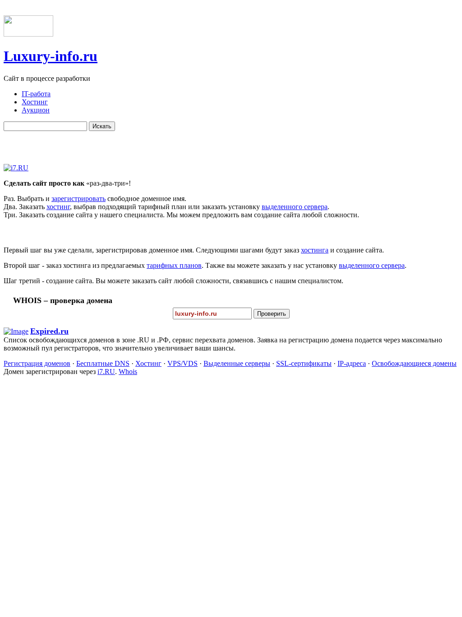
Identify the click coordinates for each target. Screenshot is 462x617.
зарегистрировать (78, 198)
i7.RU (106, 371)
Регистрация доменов (37, 363)
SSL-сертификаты (304, 363)
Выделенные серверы (236, 363)
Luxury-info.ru (50, 56)
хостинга (314, 250)
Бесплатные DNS (102, 363)
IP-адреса (351, 363)
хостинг (58, 206)
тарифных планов (174, 265)
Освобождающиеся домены (414, 363)
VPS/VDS (182, 363)
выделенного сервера (295, 206)
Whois (128, 371)
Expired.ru (49, 331)
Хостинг (148, 363)
